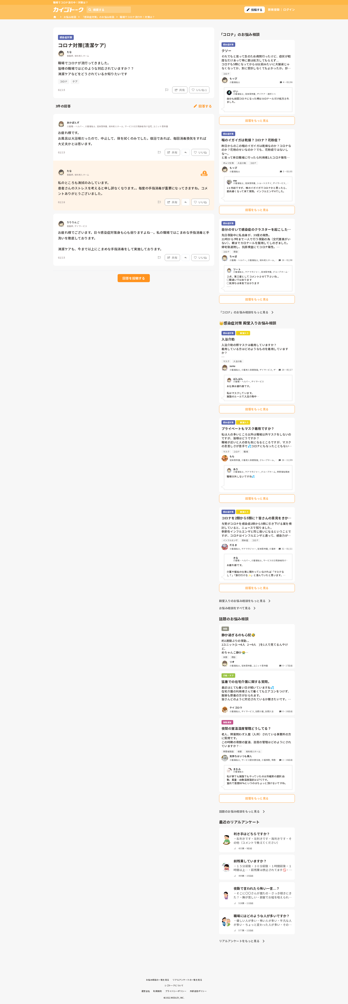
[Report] (167, 90)
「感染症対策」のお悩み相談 (98, 17)
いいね (202, 152)
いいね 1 (201, 90)
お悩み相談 (70, 17)
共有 (182, 90)
